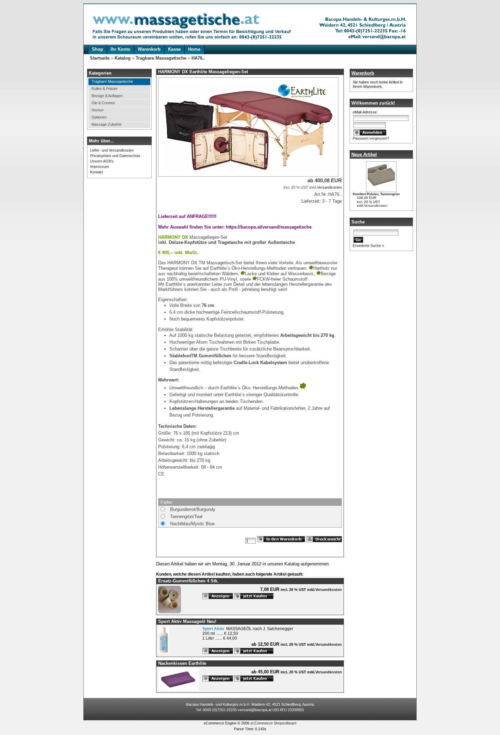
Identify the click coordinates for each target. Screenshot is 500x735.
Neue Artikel (364, 154)
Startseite (100, 58)
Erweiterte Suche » (368, 246)
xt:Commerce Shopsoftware (273, 723)
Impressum (99, 167)
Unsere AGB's (102, 161)
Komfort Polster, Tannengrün (376, 194)
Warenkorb (362, 73)
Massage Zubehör (106, 124)
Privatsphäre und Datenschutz (115, 156)
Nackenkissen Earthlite (182, 663)
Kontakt (96, 172)
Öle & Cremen (103, 103)
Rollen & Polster (104, 89)
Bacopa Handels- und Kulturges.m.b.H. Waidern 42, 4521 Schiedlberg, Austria (250, 704)
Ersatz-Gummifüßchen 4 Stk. (188, 580)
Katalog (123, 58)
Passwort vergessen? (371, 138)
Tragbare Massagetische (161, 58)
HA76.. (198, 58)
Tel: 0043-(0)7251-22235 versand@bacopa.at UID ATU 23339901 (250, 710)
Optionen (98, 117)
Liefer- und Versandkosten (112, 150)
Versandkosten (375, 205)
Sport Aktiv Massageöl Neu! (187, 621)
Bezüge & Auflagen (106, 96)
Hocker (97, 110)
